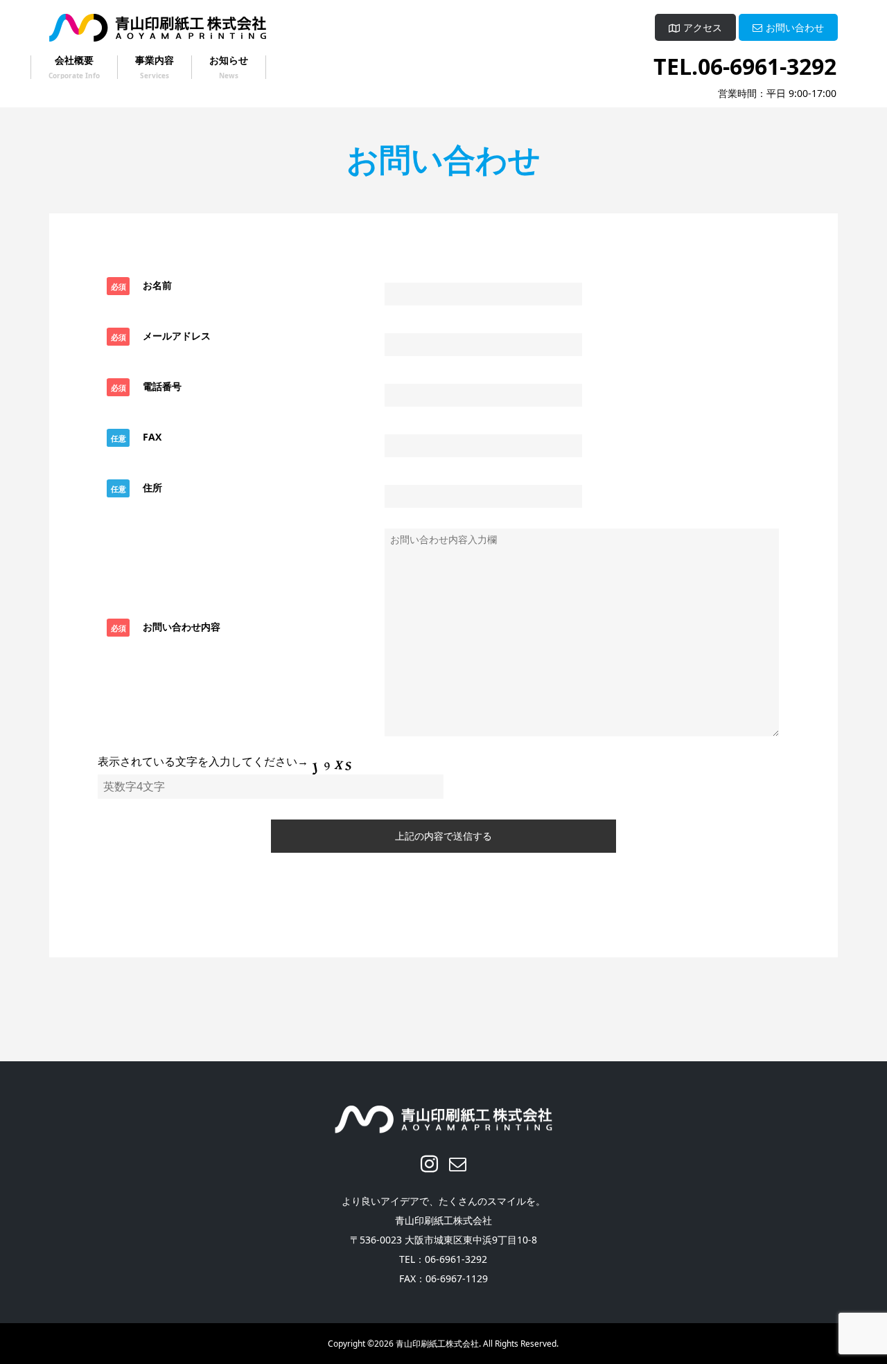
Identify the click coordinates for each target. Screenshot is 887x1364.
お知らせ (228, 61)
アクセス (702, 28)
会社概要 (74, 61)
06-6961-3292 (767, 66)
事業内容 (154, 60)
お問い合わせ (795, 28)
